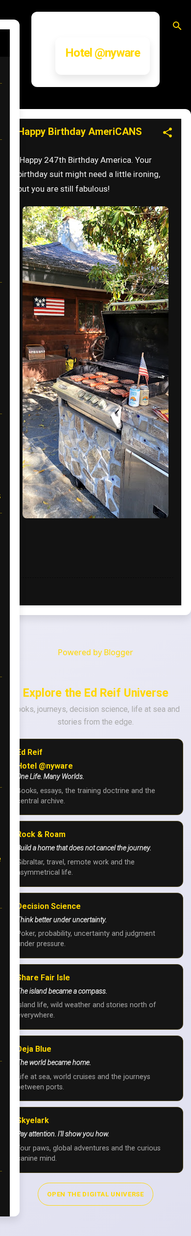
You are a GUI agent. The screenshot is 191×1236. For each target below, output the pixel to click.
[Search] (177, 27)
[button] (167, 133)
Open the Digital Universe (95, 1194)
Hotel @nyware (102, 53)
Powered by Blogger (95, 652)
